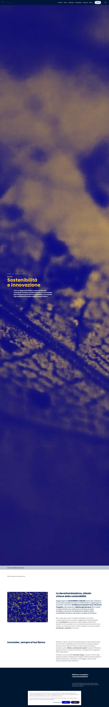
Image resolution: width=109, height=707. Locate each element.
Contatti (98, 2)
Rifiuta (75, 702)
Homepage (9, 273)
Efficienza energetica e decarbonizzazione (16, 576)
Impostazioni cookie (57, 702)
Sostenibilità (78, 2)
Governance (71, 2)
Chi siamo (60, 2)
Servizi (65, 2)
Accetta (66, 702)
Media (90, 2)
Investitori (85, 2)
